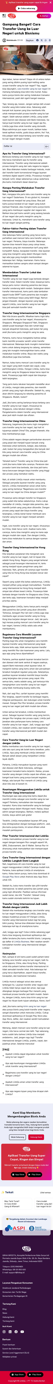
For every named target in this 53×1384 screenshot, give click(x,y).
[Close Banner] (50, 2)
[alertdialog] (26, 6)
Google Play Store (10, 876)
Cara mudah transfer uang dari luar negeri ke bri (44, 1204)
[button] (37, 40)
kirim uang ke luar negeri (34, 1006)
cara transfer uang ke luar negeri (32, 89)
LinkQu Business (21, 941)
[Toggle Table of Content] (45, 146)
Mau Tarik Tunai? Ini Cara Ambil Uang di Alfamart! (11, 1204)
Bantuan (6, 1362)
